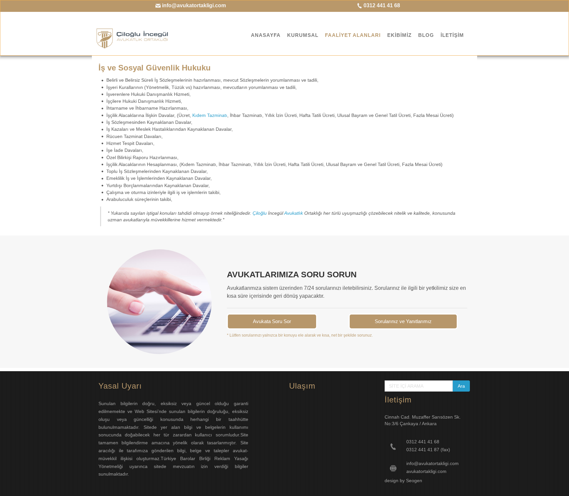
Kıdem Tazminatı (209, 115)
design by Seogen (403, 480)
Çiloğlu (260, 213)
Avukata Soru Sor (272, 321)
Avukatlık (293, 213)
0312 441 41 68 (381, 5)
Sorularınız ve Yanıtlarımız (403, 321)
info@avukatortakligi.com (193, 5)
